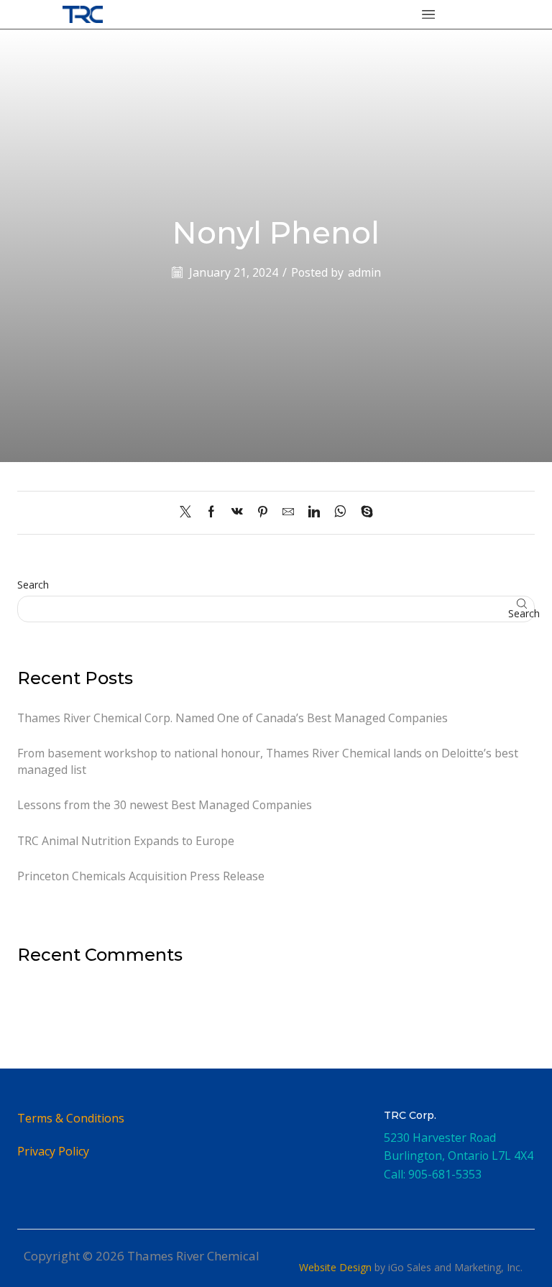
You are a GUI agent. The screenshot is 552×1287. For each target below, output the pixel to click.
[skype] (363, 512)
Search (33, 584)
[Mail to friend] (288, 512)
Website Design (335, 1267)
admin (364, 272)
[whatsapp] (340, 512)
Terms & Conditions (70, 1118)
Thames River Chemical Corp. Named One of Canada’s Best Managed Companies (232, 718)
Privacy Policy (53, 1151)
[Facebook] (211, 512)
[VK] (237, 512)
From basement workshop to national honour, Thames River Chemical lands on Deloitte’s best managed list (267, 761)
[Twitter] (189, 512)
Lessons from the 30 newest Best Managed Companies (164, 805)
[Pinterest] (262, 512)
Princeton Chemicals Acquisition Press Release (140, 876)
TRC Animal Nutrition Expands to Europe (125, 841)
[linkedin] (314, 512)
